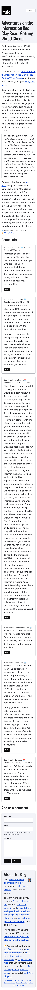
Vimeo (23, 981)
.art (31, 983)
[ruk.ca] (18, 10)
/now (15, 901)
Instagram (8, 981)
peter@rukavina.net (14, 921)
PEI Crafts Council (10, 233)
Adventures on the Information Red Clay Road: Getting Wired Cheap (18, 75)
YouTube (17, 981)
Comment (7, 838)
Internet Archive (21, 983)
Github (21, 985)
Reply (6, 289)
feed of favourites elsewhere (17, 956)
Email (6, 825)
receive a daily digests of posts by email (18, 969)
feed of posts (12, 949)
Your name (7, 816)
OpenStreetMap (9, 983)
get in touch (24, 918)
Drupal (15, 985)
